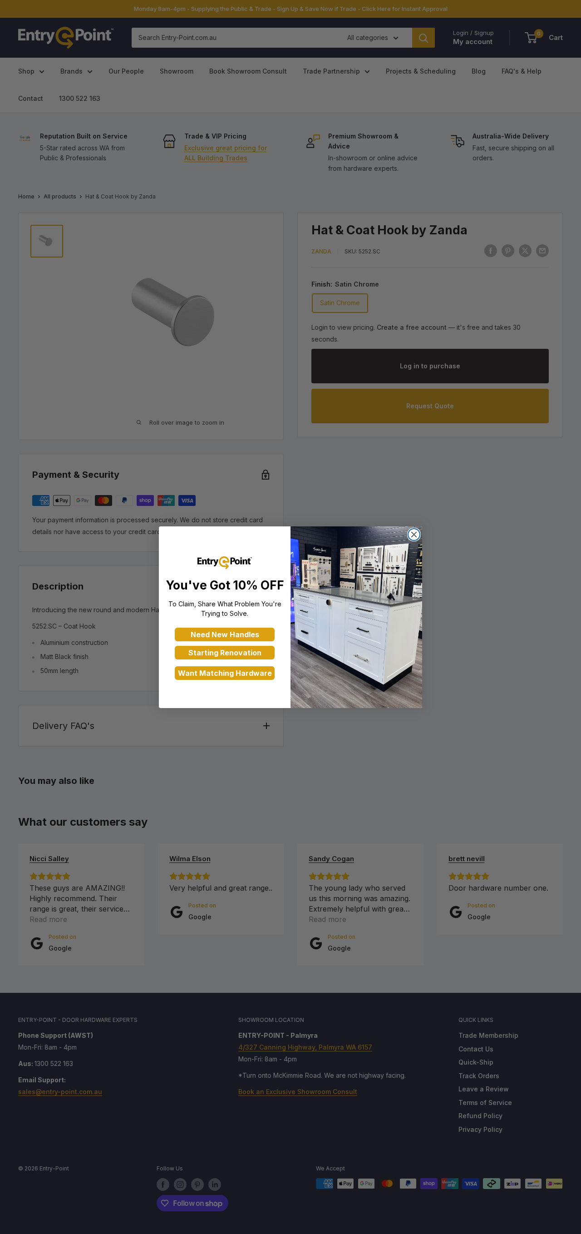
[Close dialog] (414, 534)
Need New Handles (225, 634)
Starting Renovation (224, 652)
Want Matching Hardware (225, 673)
